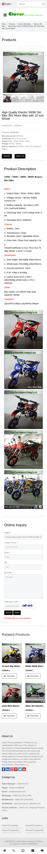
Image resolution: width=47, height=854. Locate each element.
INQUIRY (6, 156)
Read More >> (21, 765)
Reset (17, 613)
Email (7, 553)
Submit (8, 613)
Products (12, 24)
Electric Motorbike (24, 24)
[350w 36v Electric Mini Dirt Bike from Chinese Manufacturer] (35, 693)
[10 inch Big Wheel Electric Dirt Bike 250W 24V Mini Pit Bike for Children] (12, 653)
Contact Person (11, 543)
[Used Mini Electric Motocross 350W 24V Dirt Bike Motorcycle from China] (12, 693)
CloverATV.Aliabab (10, 825)
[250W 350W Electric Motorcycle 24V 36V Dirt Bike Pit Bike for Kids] (35, 653)
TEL (5, 562)
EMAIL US (20, 156)
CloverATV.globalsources (12, 830)
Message (8, 573)
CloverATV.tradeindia (34, 830)
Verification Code (11, 602)
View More (11, 676)
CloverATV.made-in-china (35, 825)
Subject (7, 533)
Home (4, 24)
